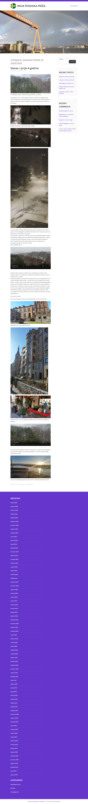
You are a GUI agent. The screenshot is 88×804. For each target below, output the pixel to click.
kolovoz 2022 (14, 638)
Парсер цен (62, 114)
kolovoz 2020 (14, 729)
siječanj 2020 (14, 756)
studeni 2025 (14, 529)
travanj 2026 (14, 510)
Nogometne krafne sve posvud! (66, 76)
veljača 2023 (14, 616)
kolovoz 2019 (14, 775)
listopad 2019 (14, 767)
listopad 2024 (14, 559)
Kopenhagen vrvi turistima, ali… (66, 83)
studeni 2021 (14, 672)
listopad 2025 (14, 533)
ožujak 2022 (14, 657)
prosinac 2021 (14, 669)
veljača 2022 (14, 661)
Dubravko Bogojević (64, 123)
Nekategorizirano (15, 784)
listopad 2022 (14, 631)
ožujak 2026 (14, 514)
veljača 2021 (14, 706)
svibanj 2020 (14, 740)
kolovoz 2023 (14, 593)
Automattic (57, 801)
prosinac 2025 (15, 525)
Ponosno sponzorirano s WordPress (36, 801)
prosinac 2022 (15, 623)
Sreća (71, 111)
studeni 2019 (14, 763)
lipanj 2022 (14, 646)
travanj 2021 (14, 699)
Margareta (61, 120)
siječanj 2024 (14, 582)
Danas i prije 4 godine (25, 68)
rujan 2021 (14, 680)
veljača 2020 (14, 752)
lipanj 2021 (14, 691)
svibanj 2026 (14, 506)
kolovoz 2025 (14, 540)
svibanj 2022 (14, 650)
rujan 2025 (14, 536)
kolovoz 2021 (14, 684)
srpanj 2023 (14, 597)
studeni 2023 (14, 589)
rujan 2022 (14, 635)
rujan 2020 (14, 725)
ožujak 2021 (14, 703)
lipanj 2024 (14, 570)
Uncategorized (15, 792)
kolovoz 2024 (14, 563)
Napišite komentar (29, 484)
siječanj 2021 (14, 710)
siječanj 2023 (14, 620)
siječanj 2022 (14, 665)
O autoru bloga (73, 5)
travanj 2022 (14, 654)
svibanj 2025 (14, 548)
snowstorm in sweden (19, 484)
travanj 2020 (14, 744)
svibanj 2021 (14, 695)
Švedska (23, 70)
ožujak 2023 (14, 612)
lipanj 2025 (14, 544)
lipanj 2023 (14, 601)
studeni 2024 (14, 555)
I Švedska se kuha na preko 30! (66, 80)
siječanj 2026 (14, 521)
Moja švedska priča (31, 6)
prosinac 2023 (15, 586)
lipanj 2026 (14, 502)
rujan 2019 (14, 771)
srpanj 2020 (14, 733)
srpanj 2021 (14, 688)
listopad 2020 (14, 722)
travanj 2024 (14, 574)
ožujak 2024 (14, 578)
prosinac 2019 (14, 759)
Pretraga (61, 59)
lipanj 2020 (14, 737)
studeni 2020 (14, 718)
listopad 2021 (14, 676)
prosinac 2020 (15, 714)
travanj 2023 (14, 608)
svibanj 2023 (14, 604)
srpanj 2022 (14, 642)
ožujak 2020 (14, 748)
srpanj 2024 (14, 567)
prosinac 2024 (15, 551)
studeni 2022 (14, 627)
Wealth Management (64, 111)
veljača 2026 (14, 517)
